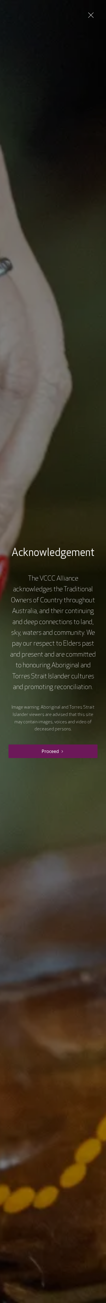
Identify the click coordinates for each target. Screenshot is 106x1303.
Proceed (50, 751)
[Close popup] (91, 15)
